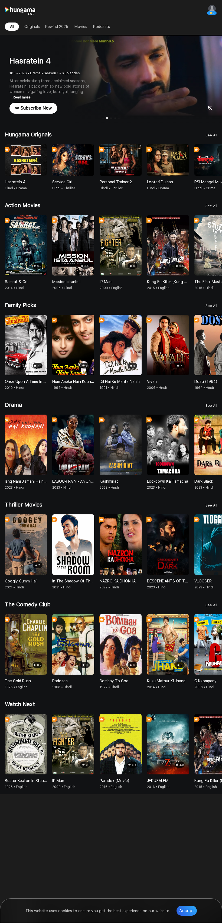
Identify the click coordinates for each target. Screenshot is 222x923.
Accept (186, 910)
